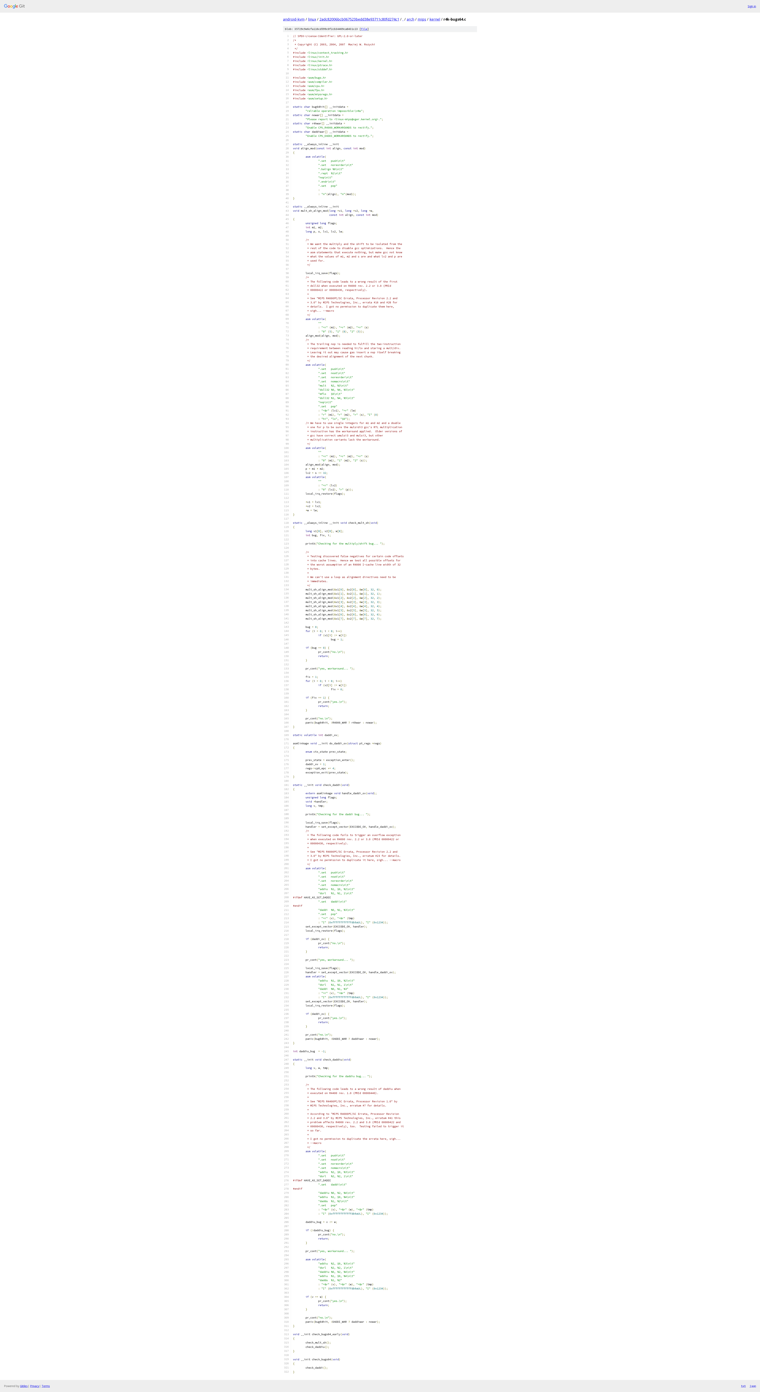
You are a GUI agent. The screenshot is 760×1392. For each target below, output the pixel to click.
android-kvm (294, 19)
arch (410, 19)
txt (743, 1386)
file (364, 29)
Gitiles (24, 1386)
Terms (46, 1386)
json (753, 1386)
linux (312, 19)
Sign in (752, 6)
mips (422, 19)
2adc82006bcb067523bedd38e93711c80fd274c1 (359, 19)
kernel (434, 19)
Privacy (34, 1386)
